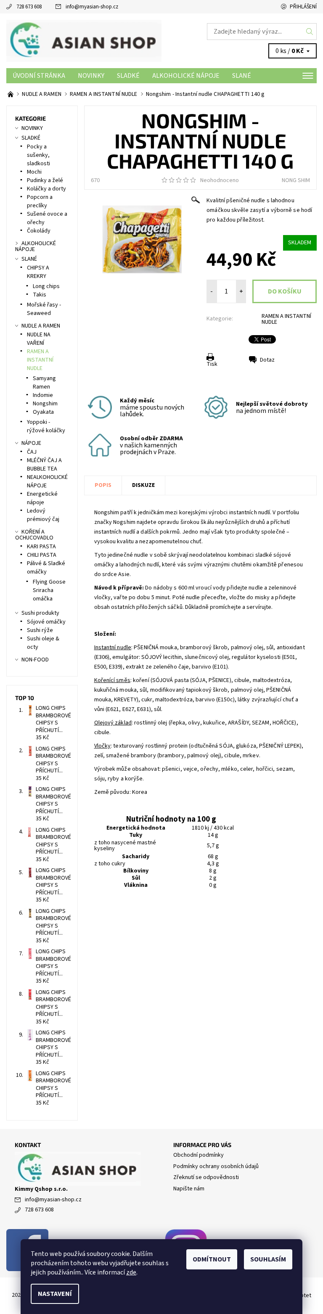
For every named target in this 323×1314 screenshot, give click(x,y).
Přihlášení (303, 7)
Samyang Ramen (44, 382)
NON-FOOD (35, 660)
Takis (39, 295)
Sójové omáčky (46, 622)
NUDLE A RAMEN (40, 326)
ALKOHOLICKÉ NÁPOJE (186, 75)
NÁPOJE (31, 443)
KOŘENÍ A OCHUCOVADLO (34, 535)
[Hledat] (310, 31)
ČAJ (32, 452)
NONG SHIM (296, 180)
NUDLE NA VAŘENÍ (38, 338)
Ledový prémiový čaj (43, 515)
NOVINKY (91, 75)
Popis (103, 485)
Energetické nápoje (42, 498)
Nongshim (45, 403)
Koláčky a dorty (46, 189)
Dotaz (267, 360)
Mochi (34, 172)
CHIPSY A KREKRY (38, 272)
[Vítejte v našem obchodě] (11, 94)
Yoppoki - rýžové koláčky (46, 426)
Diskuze (143, 485)
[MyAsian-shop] (84, 41)
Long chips (46, 286)
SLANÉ (241, 75)
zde (131, 1272)
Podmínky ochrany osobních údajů (216, 1166)
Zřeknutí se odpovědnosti (206, 1177)
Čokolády (38, 231)
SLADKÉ (128, 75)
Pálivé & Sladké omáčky (46, 567)
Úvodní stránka (39, 75)
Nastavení (55, 1293)
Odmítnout (212, 1259)
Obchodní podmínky (198, 1155)
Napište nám (188, 1188)
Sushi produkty (40, 613)
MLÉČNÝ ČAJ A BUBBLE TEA (44, 464)
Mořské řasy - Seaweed (44, 309)
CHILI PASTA (41, 555)
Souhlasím (268, 1259)
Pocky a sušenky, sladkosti (38, 155)
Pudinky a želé (45, 180)
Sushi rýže (40, 630)
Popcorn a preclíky (40, 201)
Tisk (212, 364)
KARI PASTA (41, 546)
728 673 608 (29, 7)
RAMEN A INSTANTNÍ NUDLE (286, 319)
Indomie (43, 395)
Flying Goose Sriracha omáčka (49, 590)
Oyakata (43, 412)
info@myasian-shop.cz (92, 7)
